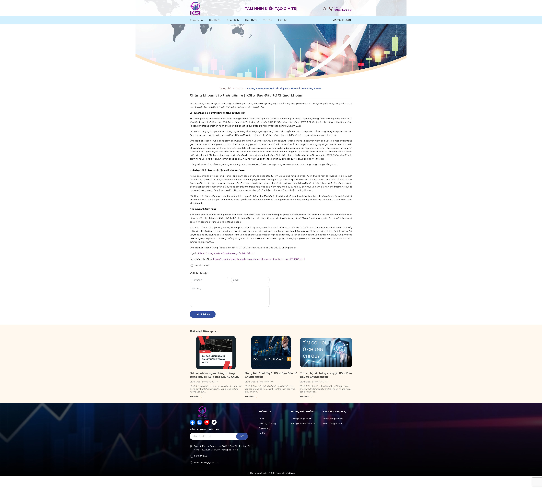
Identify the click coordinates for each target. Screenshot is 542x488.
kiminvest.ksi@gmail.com (206, 462)
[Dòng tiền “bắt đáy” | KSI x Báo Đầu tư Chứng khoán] (271, 352)
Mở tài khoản (342, 20)
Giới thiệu (214, 20)
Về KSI (262, 418)
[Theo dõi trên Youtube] (206, 422)
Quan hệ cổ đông (267, 423)
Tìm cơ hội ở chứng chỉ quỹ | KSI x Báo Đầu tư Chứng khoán (326, 375)
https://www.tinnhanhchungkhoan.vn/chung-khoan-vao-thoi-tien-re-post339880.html (259, 259)
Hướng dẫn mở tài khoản (303, 423)
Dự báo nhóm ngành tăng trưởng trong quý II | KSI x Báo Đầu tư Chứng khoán (215, 375)
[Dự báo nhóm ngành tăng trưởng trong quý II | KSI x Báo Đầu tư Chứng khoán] (216, 352)
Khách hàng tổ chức (333, 423)
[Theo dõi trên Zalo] (199, 422)
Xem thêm (194, 396)
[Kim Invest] (271, 41)
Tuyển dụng (264, 428)
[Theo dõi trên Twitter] (214, 422)
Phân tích (233, 20)
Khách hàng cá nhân (333, 418)
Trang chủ (196, 20)
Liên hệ (282, 20)
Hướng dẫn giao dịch (301, 418)
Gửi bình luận (202, 314)
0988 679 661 (343, 10)
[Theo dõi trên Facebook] (192, 422)
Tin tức (267, 20)
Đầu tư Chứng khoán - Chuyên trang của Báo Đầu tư (226, 253)
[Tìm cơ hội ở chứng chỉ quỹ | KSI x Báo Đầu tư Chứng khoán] (326, 352)
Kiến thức (251, 20)
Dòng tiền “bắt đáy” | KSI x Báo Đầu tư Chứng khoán (271, 375)
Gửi (242, 436)
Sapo (292, 473)
